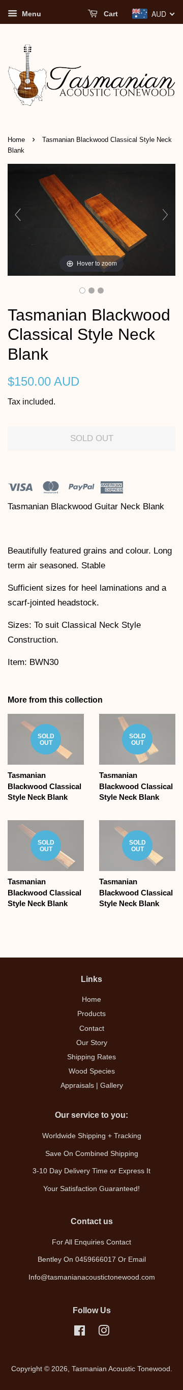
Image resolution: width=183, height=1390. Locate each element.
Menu (30, 14)
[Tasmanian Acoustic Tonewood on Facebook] (79, 1332)
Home (16, 139)
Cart (110, 14)
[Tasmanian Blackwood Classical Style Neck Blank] (82, 290)
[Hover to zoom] (91, 219)
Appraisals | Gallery (91, 1085)
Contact (91, 1028)
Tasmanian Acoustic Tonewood (121, 1369)
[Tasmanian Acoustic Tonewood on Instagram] (103, 1332)
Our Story (91, 1042)
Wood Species (92, 1071)
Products (91, 1013)
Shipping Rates (91, 1057)
